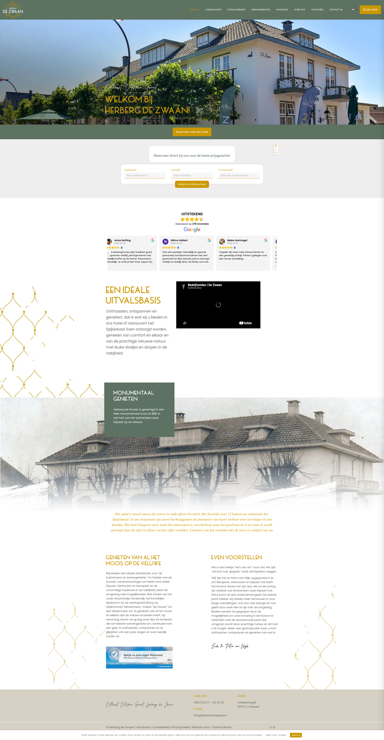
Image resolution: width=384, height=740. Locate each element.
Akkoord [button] (296, 735)
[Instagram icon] (274, 727)
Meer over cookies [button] (276, 735)
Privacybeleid (181, 727)
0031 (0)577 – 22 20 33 (209, 702)
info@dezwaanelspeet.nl (210, 715)
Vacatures (143, 727)
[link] (139, 657)
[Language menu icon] (354, 9)
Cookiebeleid (161, 727)
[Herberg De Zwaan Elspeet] (13, 10)
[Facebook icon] (271, 727)
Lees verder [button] (230, 266)
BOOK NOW (370, 10)
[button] (108, 253)
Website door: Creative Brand (211, 727)
